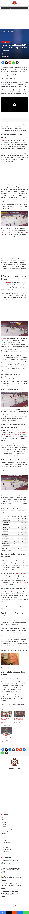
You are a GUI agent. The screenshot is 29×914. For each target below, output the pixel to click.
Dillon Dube (11, 560)
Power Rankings (6, 842)
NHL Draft (4, 838)
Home (3, 31)
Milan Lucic (4, 338)
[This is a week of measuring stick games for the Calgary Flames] (6, 714)
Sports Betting (5, 851)
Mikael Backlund (23, 582)
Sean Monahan (13, 434)
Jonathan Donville (7, 54)
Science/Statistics (6, 849)
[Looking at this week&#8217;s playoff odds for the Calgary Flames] (19, 714)
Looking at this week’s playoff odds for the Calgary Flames (19, 719)
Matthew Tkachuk (16, 432)
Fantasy (4, 826)
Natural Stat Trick (5, 150)
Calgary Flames (9, 31)
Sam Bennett (8, 282)
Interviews (4, 833)
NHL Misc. (4, 840)
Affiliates (4, 817)
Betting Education (6, 819)
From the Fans (5, 831)
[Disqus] (14, 792)
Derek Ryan (4, 140)
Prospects (4, 844)
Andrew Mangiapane (21, 573)
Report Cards (5, 847)
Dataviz (4, 824)
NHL (3, 835)
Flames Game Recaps (7, 829)
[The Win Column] (14, 3)
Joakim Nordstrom (12, 592)
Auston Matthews (5, 232)
